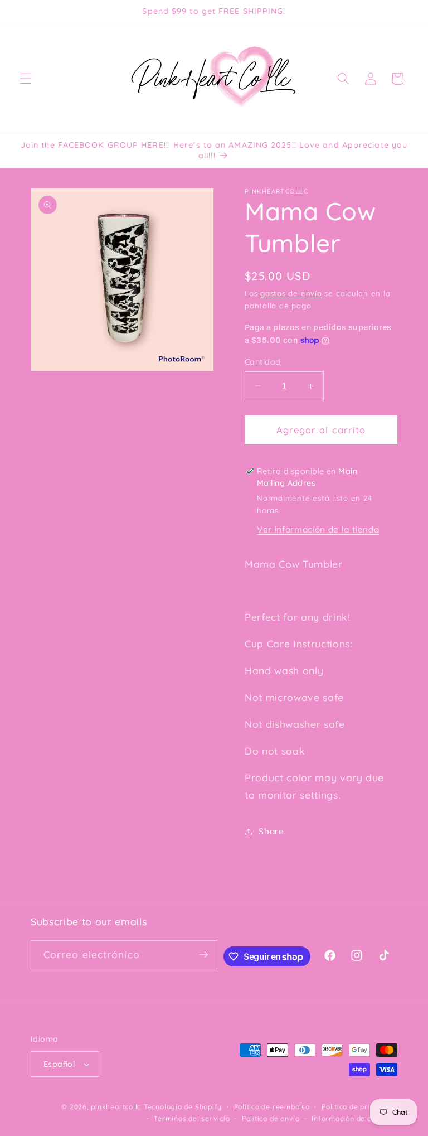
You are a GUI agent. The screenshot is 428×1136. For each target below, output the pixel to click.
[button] (25, 78)
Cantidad (263, 362)
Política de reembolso (272, 1107)
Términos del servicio (192, 1118)
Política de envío (271, 1118)
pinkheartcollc (116, 1107)
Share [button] (271, 831)
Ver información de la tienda (318, 529)
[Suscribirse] (203, 954)
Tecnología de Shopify (183, 1107)
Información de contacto (354, 1118)
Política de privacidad (359, 1107)
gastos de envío (291, 293)
